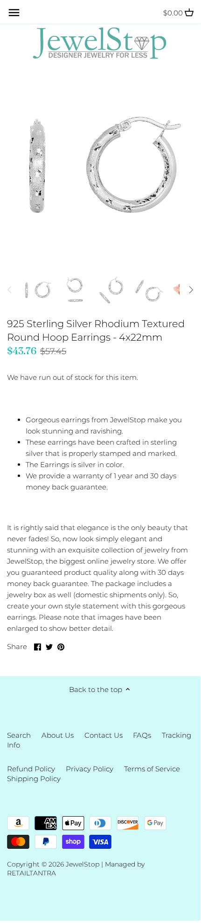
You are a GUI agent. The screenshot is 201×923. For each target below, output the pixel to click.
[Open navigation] (14, 13)
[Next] (190, 290)
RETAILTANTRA (31, 873)
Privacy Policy (89, 768)
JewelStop (82, 864)
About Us (58, 735)
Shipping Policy (34, 778)
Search (19, 735)
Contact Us (103, 735)
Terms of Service (152, 768)
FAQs (142, 735)
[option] (37, 289)
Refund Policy (31, 768)
